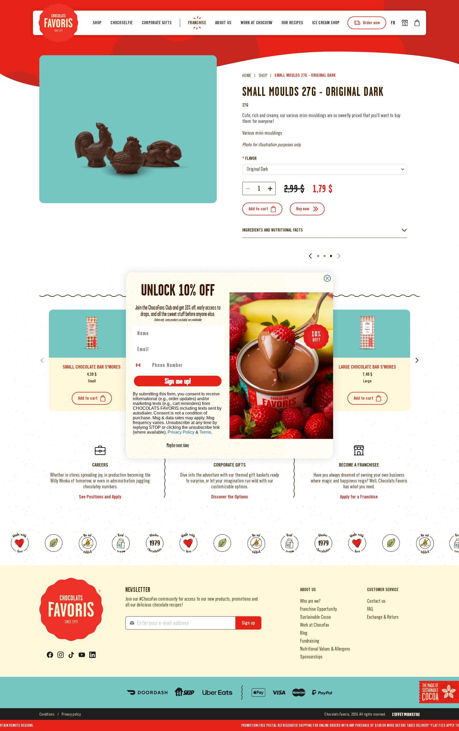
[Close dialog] (327, 278)
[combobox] (141, 365)
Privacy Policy (181, 432)
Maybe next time (178, 445)
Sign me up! (178, 381)
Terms (205, 432)
